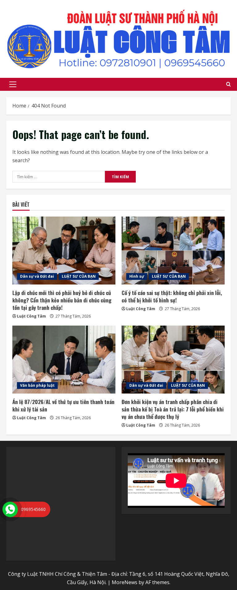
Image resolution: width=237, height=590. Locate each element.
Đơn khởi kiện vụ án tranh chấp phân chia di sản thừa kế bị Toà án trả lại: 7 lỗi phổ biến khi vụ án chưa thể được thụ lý (173, 409)
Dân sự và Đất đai (37, 276)
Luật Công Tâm (31, 316)
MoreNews (124, 582)
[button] (12, 84)
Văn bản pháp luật (37, 385)
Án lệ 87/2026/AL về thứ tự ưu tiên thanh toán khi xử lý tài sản (63, 405)
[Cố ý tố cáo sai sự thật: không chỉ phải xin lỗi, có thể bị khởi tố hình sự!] (173, 250)
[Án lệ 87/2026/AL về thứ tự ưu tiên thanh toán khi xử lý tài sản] (63, 360)
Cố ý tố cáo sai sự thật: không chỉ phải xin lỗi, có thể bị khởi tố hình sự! (172, 296)
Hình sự (136, 276)
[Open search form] (228, 84)
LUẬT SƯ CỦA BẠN (79, 276)
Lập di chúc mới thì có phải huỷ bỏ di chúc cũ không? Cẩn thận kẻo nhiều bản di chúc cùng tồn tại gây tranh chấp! (61, 300)
